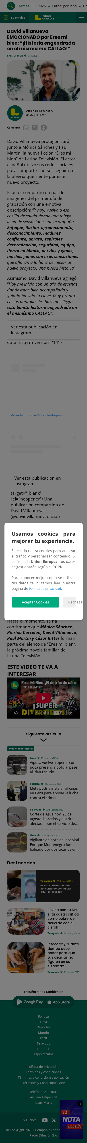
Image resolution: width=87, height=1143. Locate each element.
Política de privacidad (45, 588)
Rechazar (72, 602)
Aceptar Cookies (35, 602)
